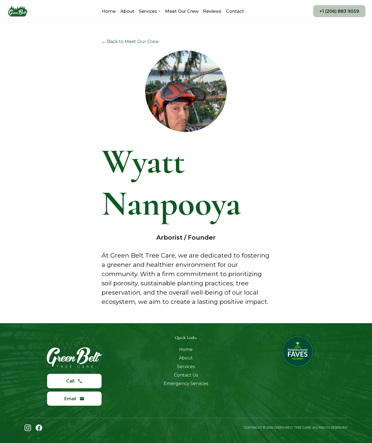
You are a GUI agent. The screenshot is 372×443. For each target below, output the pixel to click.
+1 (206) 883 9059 (339, 11)
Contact (235, 11)
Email (70, 398)
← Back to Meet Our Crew (130, 41)
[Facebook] (39, 427)
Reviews (212, 11)
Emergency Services (186, 383)
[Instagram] (28, 427)
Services (149, 11)
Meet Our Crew (182, 11)
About (127, 11)
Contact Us (186, 375)
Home (109, 11)
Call (70, 381)
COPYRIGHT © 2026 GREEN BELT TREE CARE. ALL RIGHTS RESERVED (295, 427)
